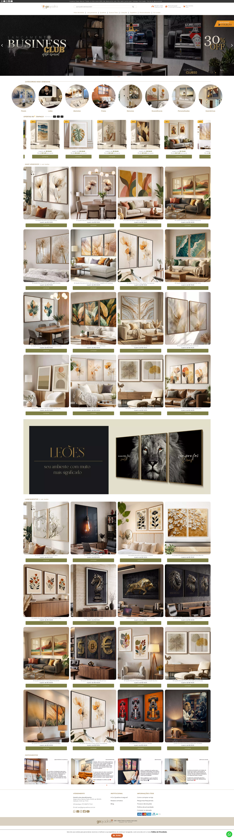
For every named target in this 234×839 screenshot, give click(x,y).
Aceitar (118, 835)
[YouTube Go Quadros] (88, 811)
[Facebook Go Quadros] (84, 811)
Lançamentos (92, 12)
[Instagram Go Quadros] (81, 811)
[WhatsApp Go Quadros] (74, 811)
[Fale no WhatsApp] (229, 834)
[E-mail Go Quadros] (77, 811)
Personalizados (144, 12)
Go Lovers (156, 12)
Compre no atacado (144, 810)
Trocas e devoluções (144, 804)
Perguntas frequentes (145, 801)
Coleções (124, 12)
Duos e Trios (113, 12)
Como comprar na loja (145, 797)
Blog (112, 804)
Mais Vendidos (79, 12)
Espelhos (133, 12)
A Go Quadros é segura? (119, 797)
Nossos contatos (117, 801)
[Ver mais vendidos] (117, 45)
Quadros (103, 12)
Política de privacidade (145, 807)
